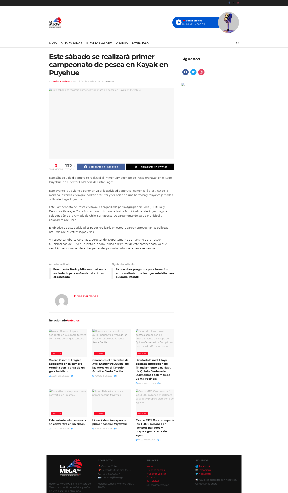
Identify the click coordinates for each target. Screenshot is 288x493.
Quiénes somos (155, 470)
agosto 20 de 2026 (147, 383)
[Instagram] (201, 72)
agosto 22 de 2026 (60, 376)
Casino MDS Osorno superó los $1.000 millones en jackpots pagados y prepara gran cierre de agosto (155, 428)
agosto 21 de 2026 (103, 376)
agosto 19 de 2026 (103, 428)
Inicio (53, 43)
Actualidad (140, 43)
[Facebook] (186, 72)
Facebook (204, 466)
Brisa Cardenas (62, 81)
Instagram (205, 470)
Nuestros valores (156, 473)
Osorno (122, 43)
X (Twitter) (205, 473)
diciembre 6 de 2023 (89, 81)
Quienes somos (71, 43)
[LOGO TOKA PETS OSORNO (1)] (210, 111)
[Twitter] (194, 72)
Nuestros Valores (99, 43)
